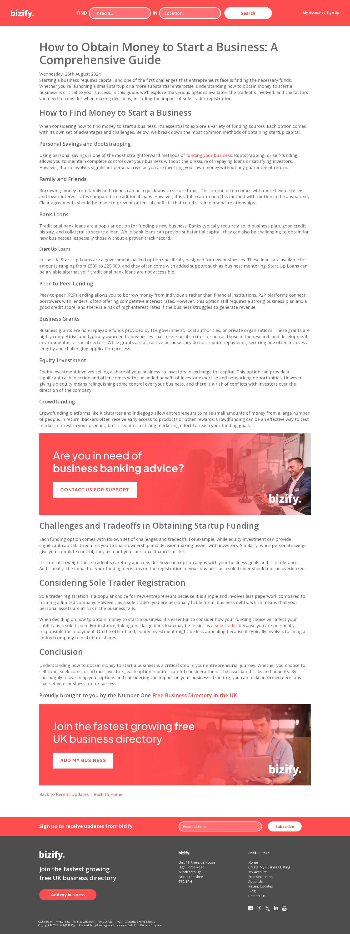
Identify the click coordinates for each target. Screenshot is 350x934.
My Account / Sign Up (321, 12)
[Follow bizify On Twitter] (267, 909)
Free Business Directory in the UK (194, 695)
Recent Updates (260, 886)
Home (253, 862)
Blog (251, 891)
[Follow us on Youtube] (284, 909)
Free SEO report (260, 876)
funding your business (209, 155)
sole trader (226, 625)
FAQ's (118, 921)
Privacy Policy (62, 921)
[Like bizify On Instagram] (259, 909)
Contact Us (256, 895)
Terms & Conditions (84, 921)
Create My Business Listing (269, 867)
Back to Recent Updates (64, 794)
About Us (255, 881)
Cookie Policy (45, 921)
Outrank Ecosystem (151, 925)
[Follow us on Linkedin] (276, 909)
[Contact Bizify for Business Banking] (175, 473)
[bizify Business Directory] (23, 12)
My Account (257, 872)
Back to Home (108, 794)
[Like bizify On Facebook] (250, 909)
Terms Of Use (105, 921)
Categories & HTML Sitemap (140, 921)
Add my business (68, 895)
